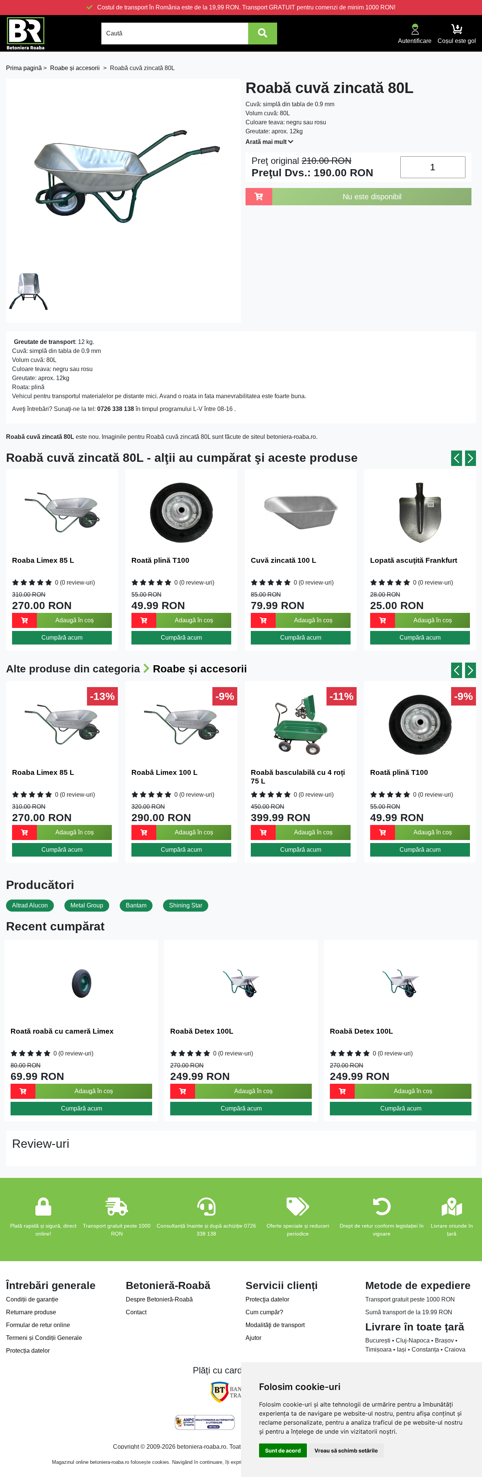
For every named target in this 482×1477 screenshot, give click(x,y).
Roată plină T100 (160, 560)
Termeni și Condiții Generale (44, 1338)
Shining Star (185, 905)
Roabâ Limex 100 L (164, 772)
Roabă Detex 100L (201, 1031)
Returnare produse (31, 1312)
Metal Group (86, 905)
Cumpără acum (61, 637)
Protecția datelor (28, 1350)
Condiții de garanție (32, 1299)
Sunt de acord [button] (283, 1450)
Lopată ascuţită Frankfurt (413, 560)
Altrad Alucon (30, 905)
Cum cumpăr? (264, 1312)
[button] (456, 458)
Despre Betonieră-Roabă (159, 1299)
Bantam (136, 905)
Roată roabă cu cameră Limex (62, 1031)
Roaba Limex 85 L (43, 560)
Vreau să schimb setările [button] (346, 1450)
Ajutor (253, 1338)
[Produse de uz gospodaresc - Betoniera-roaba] (25, 33)
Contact (136, 1312)
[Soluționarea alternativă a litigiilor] (205, 1422)
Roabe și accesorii (200, 669)
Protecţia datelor (267, 1299)
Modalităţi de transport (275, 1325)
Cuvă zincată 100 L (283, 560)
